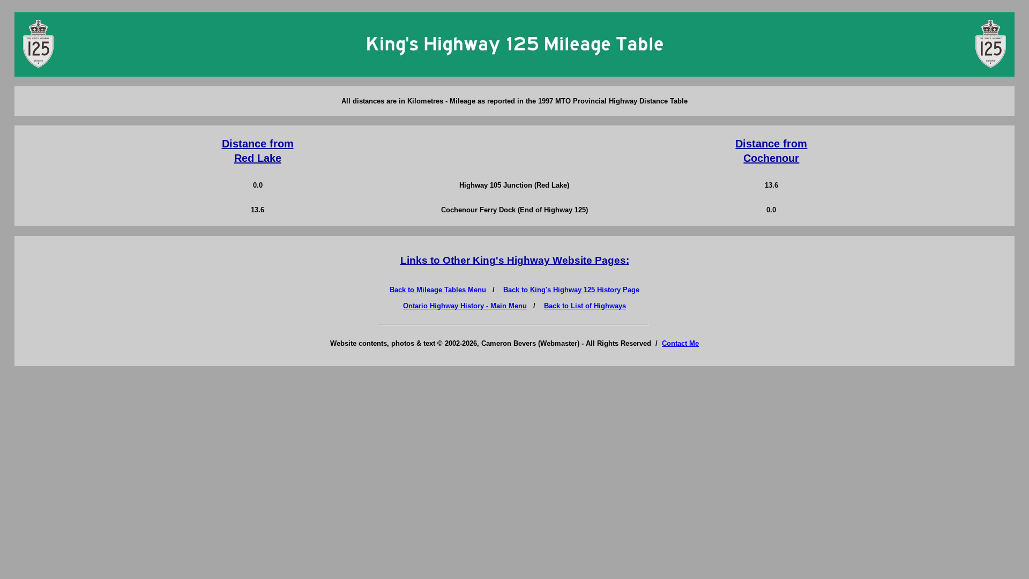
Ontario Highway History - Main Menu (465, 306)
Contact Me (680, 343)
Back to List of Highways (585, 306)
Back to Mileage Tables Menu (438, 290)
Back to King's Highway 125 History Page (571, 290)
